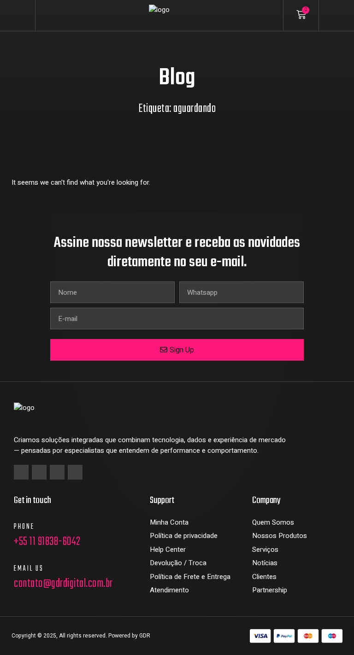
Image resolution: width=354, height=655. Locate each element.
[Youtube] (75, 472)
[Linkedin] (57, 472)
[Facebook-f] (21, 472)
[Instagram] (39, 472)
